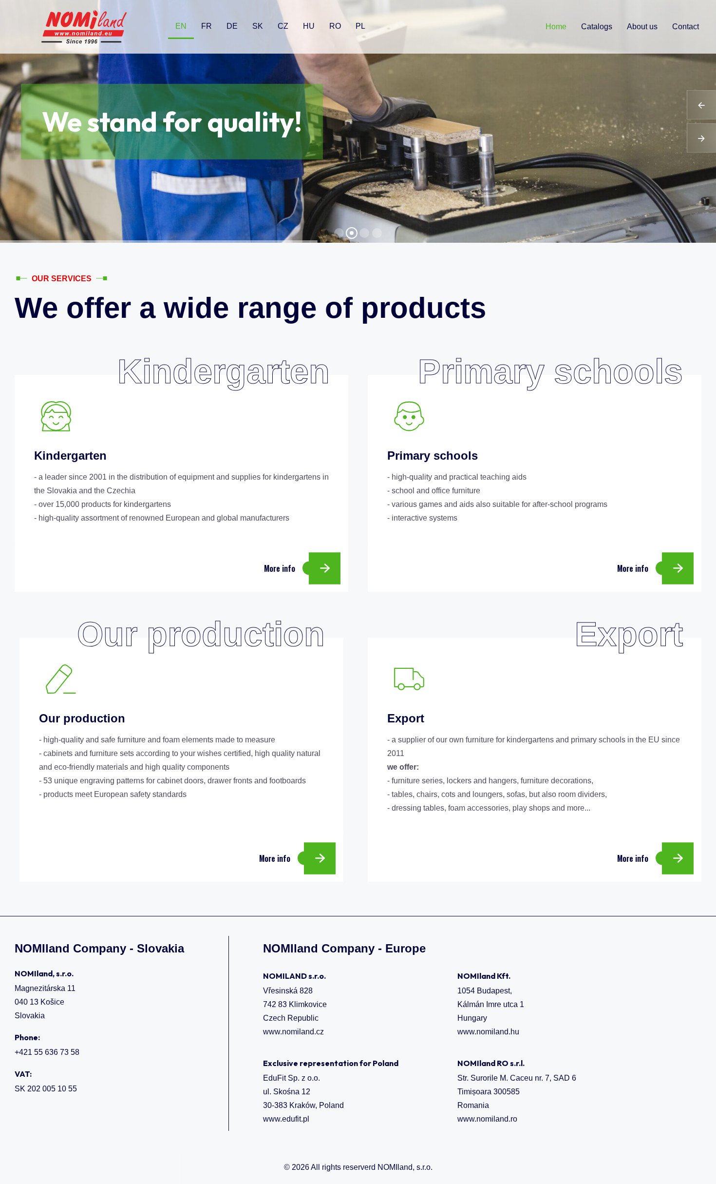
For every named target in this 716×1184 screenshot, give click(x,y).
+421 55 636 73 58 (47, 1052)
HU (309, 26)
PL (360, 26)
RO (335, 26)
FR (206, 26)
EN (181, 26)
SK (257, 26)
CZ (283, 26)
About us (642, 26)
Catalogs (596, 26)
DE (232, 26)
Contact (685, 26)
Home (556, 26)
